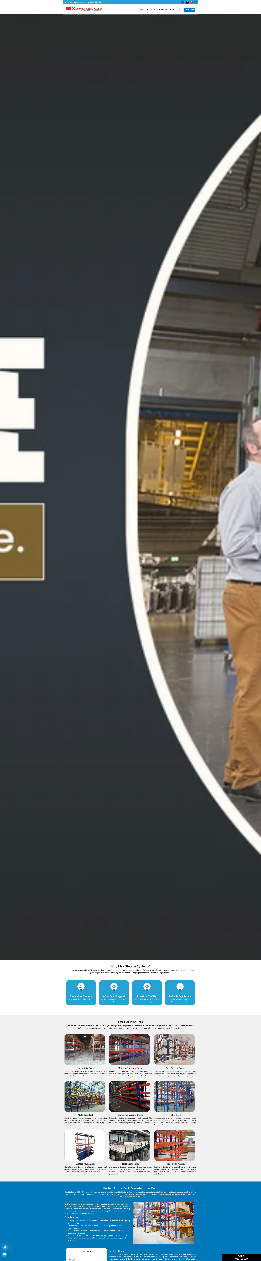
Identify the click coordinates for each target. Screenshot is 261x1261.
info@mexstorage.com (76, 2)
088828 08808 (95, 2)
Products (163, 9)
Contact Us (175, 9)
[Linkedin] (195, 2)
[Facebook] (182, 2)
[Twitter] (187, 2)
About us (151, 9)
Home (140, 9)
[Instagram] (191, 2)
